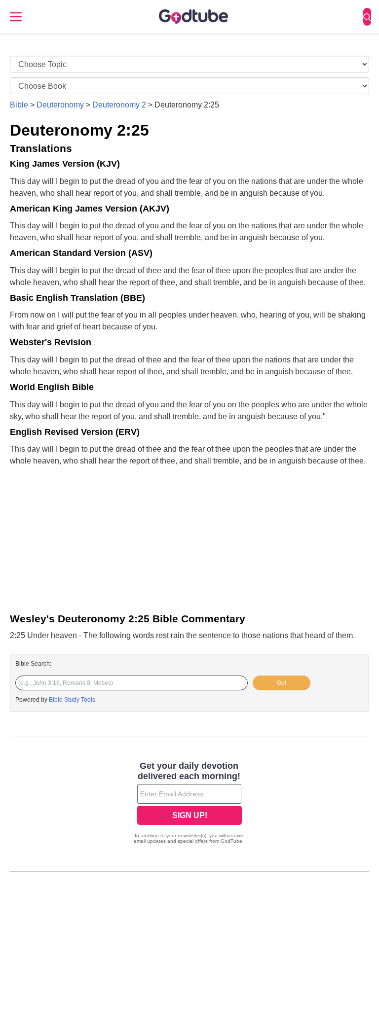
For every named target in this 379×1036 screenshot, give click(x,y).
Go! (281, 682)
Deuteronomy (60, 105)
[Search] (367, 17)
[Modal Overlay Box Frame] (189, 803)
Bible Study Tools (72, 699)
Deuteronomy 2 (119, 105)
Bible (19, 105)
